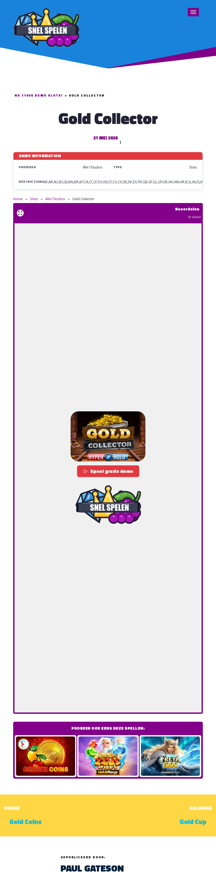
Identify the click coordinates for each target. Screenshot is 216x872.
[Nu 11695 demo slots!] (46, 27)
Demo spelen (45, 756)
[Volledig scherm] (20, 213)
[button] (108, 436)
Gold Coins (25, 822)
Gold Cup (193, 822)
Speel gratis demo (112, 471)
